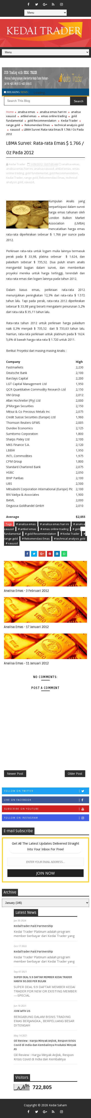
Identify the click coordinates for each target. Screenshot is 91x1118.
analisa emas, (71, 164)
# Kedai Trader (69, 534)
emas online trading (54, 116)
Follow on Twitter (18, 790)
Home (10, 112)
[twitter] (36, 4)
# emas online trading (54, 529)
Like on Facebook (17, 799)
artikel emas (28, 116)
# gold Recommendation (40, 534)
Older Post (75, 774)
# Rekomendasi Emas (36, 538)
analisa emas (26, 112)
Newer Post (15, 774)
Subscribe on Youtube (21, 808)
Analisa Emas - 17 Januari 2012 (26, 627)
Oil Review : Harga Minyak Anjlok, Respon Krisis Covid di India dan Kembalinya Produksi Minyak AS (45, 1045)
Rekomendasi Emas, (52, 178)
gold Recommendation (42, 120)
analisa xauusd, (44, 169)
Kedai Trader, (14, 178)
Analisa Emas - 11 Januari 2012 (26, 663)
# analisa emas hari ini (54, 524)
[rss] (53, 4)
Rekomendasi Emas (37, 125)
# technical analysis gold (69, 538)
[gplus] (45, 4)
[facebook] (28, 4)
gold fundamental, (37, 173)
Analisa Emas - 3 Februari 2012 (26, 591)
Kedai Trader (69, 120)
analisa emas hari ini (53, 112)
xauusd (15, 129)
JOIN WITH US (22, 1011)
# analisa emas (26, 524)
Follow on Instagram (21, 817)
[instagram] (61, 4)
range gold (13, 125)
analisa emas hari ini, (19, 169)
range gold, (31, 178)
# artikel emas (27, 529)
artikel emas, (63, 169)
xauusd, (29, 182)
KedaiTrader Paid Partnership (33, 926)
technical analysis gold (69, 125)
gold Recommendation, (64, 173)
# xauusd (12, 543)
